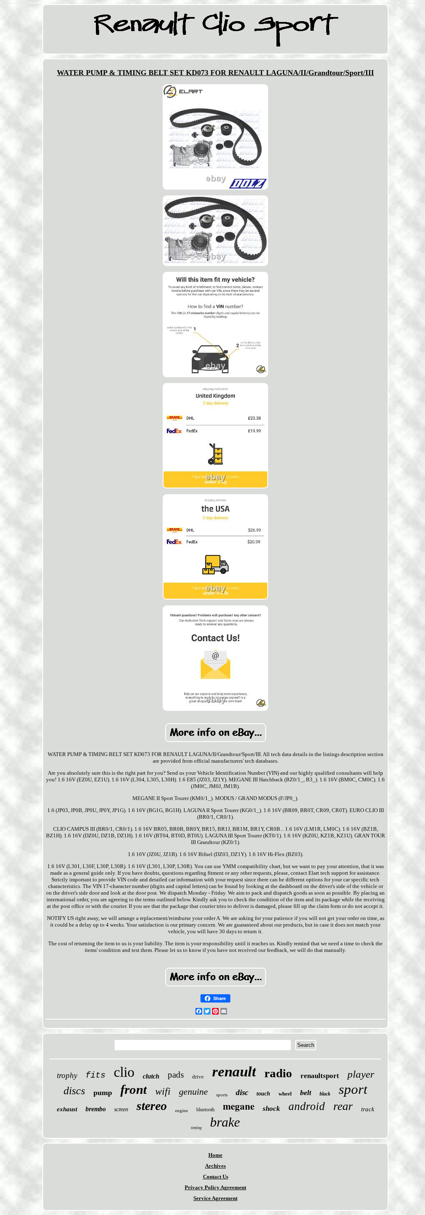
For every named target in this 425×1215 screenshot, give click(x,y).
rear (343, 1106)
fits (95, 1075)
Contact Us (215, 1177)
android (306, 1106)
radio (278, 1073)
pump (102, 1092)
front (133, 1089)
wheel (285, 1094)
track (367, 1109)
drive (198, 1076)
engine (181, 1110)
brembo (95, 1109)
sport (353, 1089)
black (325, 1094)
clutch (151, 1076)
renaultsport (319, 1076)
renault (234, 1072)
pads (176, 1075)
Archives (215, 1166)
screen (121, 1109)
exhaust (67, 1109)
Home (215, 1155)
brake (225, 1122)
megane (238, 1106)
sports (221, 1094)
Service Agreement (215, 1198)
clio (124, 1072)
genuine (193, 1091)
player (360, 1074)
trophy (67, 1075)
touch (263, 1094)
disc (242, 1092)
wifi (163, 1091)
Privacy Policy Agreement (215, 1187)
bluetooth (205, 1110)
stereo (152, 1106)
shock (271, 1109)
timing (196, 1127)
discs (74, 1091)
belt (305, 1092)
